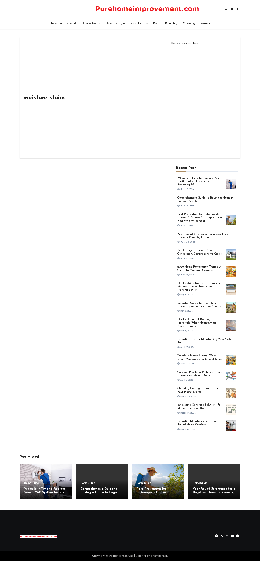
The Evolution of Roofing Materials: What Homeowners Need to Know (196, 323)
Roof (156, 23)
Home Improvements (64, 23)
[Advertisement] (203, 100)
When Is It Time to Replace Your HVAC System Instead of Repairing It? (198, 181)
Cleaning (189, 23)
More (205, 23)
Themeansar (159, 555)
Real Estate (139, 23)
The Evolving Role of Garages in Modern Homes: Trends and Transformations (198, 286)
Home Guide (91, 23)
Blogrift (141, 555)
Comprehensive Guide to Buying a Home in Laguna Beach (100, 492)
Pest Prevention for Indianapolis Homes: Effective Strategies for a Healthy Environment (199, 217)
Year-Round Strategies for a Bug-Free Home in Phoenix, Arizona (214, 492)
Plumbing (171, 23)
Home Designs (115, 23)
